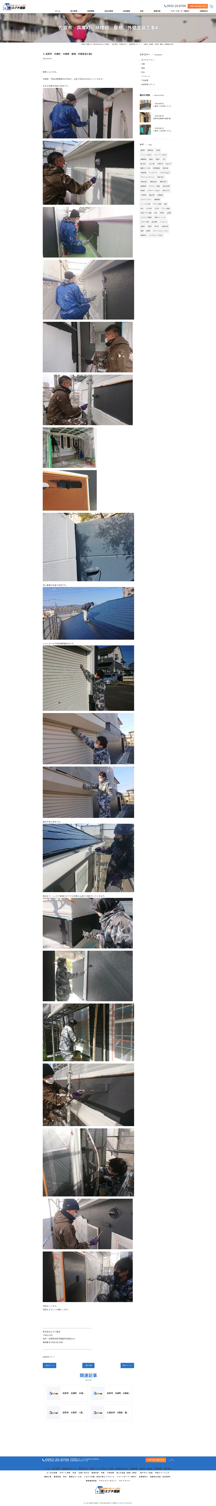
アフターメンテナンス (147, 177)
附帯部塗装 (156, 168)
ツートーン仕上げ (146, 155)
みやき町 (149, 208)
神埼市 (162, 213)
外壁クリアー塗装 (146, 213)
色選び (151, 159)
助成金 (143, 190)
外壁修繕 (143, 172)
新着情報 (143, 159)
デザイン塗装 (157, 204)
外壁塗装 (160, 195)
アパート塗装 (165, 208)
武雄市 (143, 226)
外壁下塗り (160, 177)
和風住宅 (143, 235)
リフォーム (145, 76)
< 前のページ (49, 1365)
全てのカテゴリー (148, 60)
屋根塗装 (157, 199)
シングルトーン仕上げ (156, 235)
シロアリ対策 (145, 222)
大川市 (157, 208)
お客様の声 (164, 226)
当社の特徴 (166, 186)
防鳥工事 (165, 168)
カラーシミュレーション (160, 231)
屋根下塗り (163, 181)
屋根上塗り (153, 181)
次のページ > (127, 1365)
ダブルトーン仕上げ (154, 190)
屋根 (143, 68)
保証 (165, 204)
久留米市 (160, 164)
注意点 (150, 226)
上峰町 (169, 213)
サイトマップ (124, 1481)
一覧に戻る (88, 1365)
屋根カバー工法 (145, 168)
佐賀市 (148, 231)
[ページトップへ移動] (171, 1460)
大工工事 (151, 164)
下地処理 (144, 80)
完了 (164, 159)
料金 (155, 213)
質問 (142, 231)
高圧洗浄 (151, 195)
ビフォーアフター (146, 199)
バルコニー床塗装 (146, 217)
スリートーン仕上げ (160, 155)
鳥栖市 (143, 150)
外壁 (143, 64)
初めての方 (166, 190)
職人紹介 (143, 164)
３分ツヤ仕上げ (165, 172)
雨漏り (158, 159)
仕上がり (168, 164)
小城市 (158, 150)
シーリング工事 (145, 204)
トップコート (153, 172)
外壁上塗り (144, 181)
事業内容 (150, 150)
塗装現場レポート (49, 1357)
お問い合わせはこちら (198, 6)
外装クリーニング (159, 217)
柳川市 (157, 226)
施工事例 (154, 222)
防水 (143, 72)
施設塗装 (143, 186)
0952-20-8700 (57, 1342)
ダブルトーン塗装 (154, 186)
